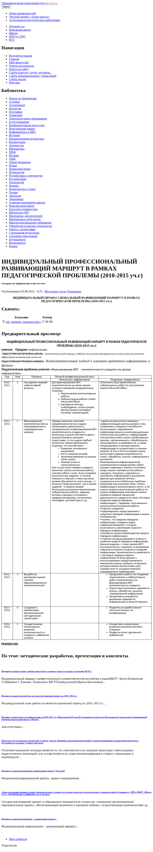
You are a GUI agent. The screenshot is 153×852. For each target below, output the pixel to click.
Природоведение (20, 168)
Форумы (14, 82)
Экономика (16, 199)
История (14, 135)
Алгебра (14, 101)
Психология (16, 172)
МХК (12, 152)
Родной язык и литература (26, 175)
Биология (15, 108)
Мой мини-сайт (19, 62)
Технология (16, 182)
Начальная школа (20, 29)
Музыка (14, 155)
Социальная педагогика (24, 232)
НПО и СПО (17, 36)
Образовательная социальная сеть (29, 3)
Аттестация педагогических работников (34, 20)
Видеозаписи (17, 242)
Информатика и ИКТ (22, 132)
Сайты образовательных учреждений (32, 75)
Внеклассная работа (21, 205)
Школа (13, 33)
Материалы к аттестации (25, 219)
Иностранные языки (22, 128)
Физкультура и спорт (22, 189)
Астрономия (17, 105)
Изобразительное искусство (26, 125)
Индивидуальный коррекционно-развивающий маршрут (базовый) (33, 771)
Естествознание (19, 121)
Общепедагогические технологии (30, 226)
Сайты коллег (17, 79)
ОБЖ (12, 158)
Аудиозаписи (17, 239)
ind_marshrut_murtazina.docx (23, 321)
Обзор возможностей (22, 13)
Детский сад (17, 26)
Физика (14, 185)
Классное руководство (23, 209)
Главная (14, 59)
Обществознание (20, 162)
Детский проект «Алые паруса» (29, 16)
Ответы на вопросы (21, 65)
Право (13, 165)
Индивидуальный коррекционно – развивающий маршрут (28, 819)
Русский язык (17, 179)
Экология (15, 195)
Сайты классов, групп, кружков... (30, 72)
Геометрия (15, 115)
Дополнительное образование (28, 118)
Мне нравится (18, 839)
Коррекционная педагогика (26, 138)
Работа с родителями (22, 229)
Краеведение (17, 142)
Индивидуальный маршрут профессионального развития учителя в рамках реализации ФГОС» (46, 671)
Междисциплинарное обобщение (30, 222)
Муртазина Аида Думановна (63, 291)
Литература (16, 145)
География (15, 111)
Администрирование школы (27, 202)
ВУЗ (11, 39)
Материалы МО (19, 212)
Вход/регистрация (20, 55)
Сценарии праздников (23, 236)
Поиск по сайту (19, 69)
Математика (16, 148)
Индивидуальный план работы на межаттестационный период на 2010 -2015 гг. (39, 696)
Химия (13, 192)
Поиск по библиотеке (23, 98)
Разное (13, 246)
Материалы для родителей (26, 215)
